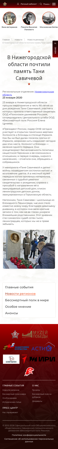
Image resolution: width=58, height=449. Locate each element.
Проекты (36, 390)
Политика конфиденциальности (29, 435)
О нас (35, 385)
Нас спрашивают (10, 412)
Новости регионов (35, 40)
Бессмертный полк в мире (14, 394)
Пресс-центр (10, 407)
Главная (6, 40)
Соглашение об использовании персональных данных (29, 440)
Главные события (13, 385)
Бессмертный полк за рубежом (41, 395)
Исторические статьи (11, 402)
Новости (18, 40)
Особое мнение (9, 398)
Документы (37, 401)
